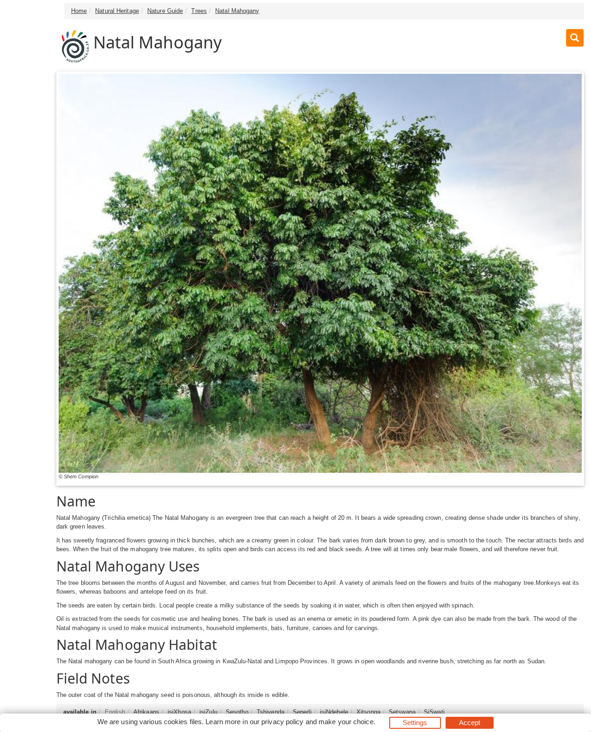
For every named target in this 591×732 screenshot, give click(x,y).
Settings (415, 722)
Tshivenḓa (270, 711)
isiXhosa (179, 711)
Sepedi (302, 711)
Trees (199, 10)
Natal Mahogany (237, 10)
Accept (470, 722)
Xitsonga (368, 711)
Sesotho (237, 711)
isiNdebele (334, 711)
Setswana (402, 711)
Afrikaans (146, 711)
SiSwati (434, 711)
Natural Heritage (117, 10)
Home (79, 10)
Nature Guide (165, 10)
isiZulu (208, 711)
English (115, 711)
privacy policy (282, 722)
